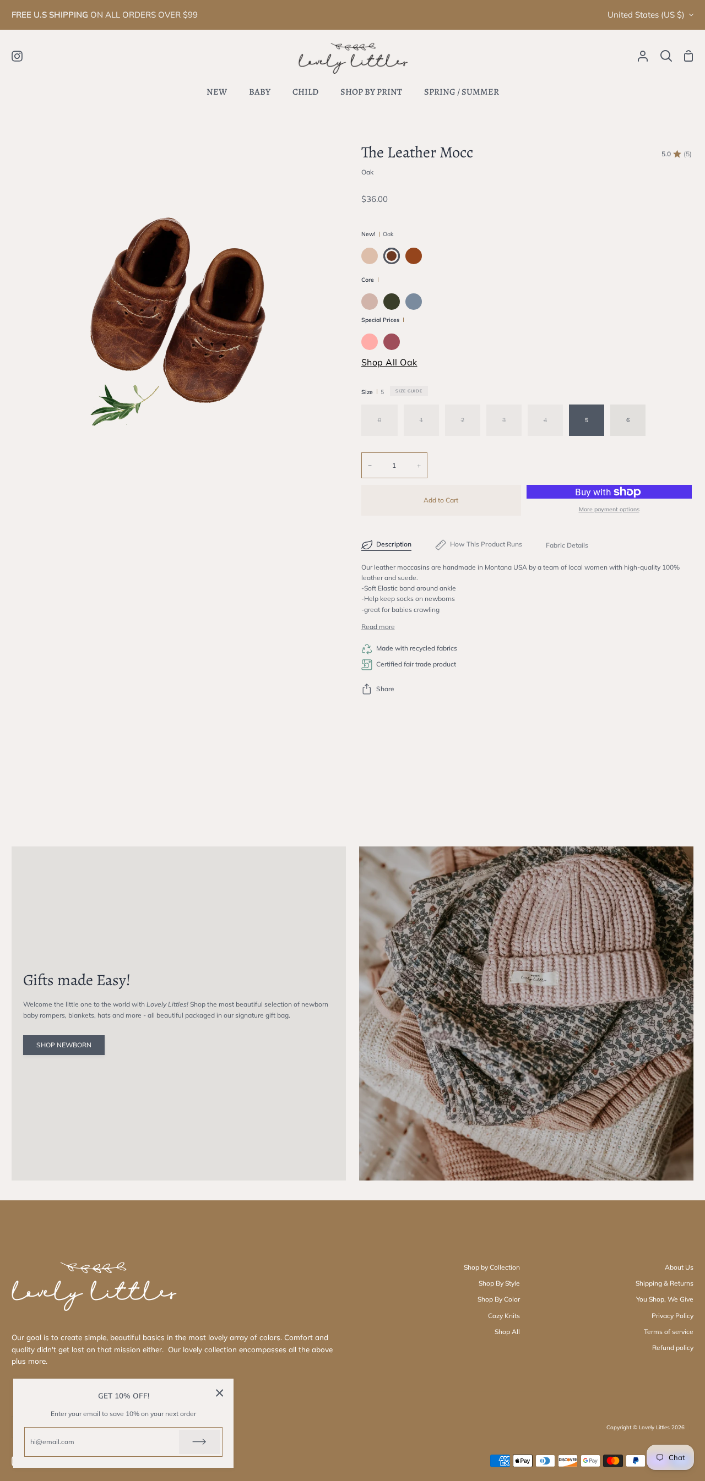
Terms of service (668, 1331)
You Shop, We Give (664, 1299)
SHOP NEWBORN (63, 1045)
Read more (378, 626)
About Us (679, 1267)
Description (393, 544)
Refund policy (672, 1347)
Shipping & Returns (664, 1283)
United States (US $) (646, 14)
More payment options (609, 509)
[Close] (220, 1393)
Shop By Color (499, 1299)
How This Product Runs (486, 544)
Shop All (507, 1331)
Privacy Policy (672, 1315)
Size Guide (408, 391)
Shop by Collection (492, 1267)
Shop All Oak (389, 362)
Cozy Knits (504, 1315)
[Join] (199, 1442)
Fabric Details (567, 545)
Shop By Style (499, 1283)
